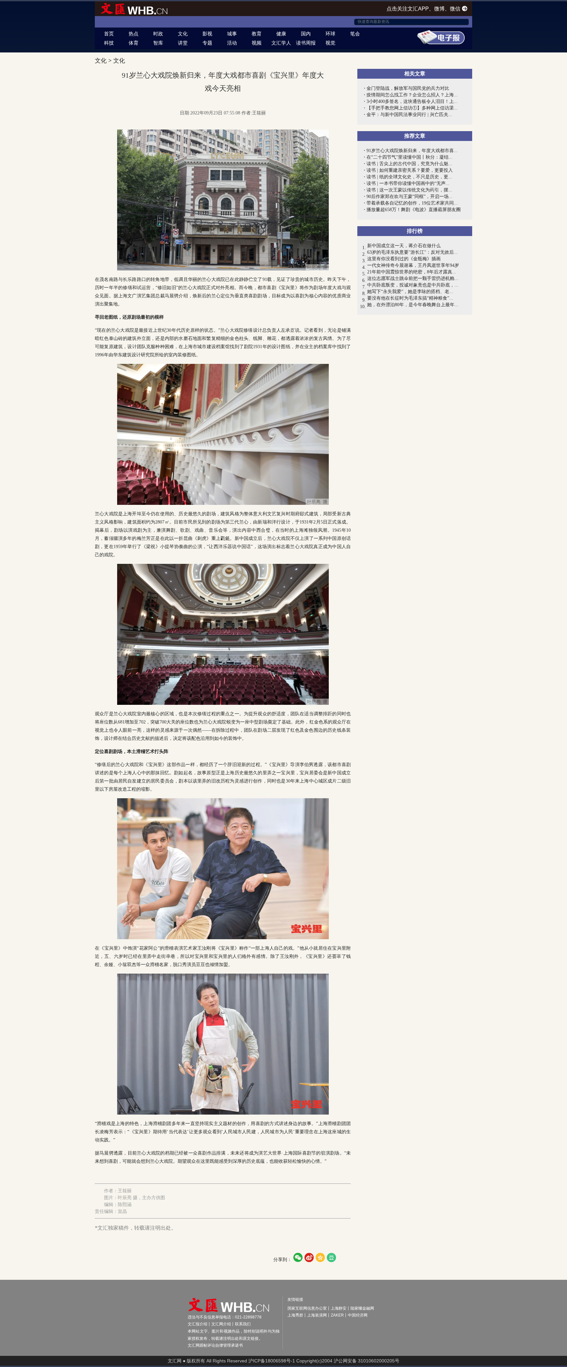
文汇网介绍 (221, 1324)
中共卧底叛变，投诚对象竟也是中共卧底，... (412, 285)
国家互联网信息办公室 (307, 1308)
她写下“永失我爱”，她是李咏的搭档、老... (410, 291)
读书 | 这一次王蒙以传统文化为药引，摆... (409, 190)
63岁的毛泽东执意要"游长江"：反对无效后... (412, 252)
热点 (133, 33)
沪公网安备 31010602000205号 (366, 1360)
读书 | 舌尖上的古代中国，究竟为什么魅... (409, 163)
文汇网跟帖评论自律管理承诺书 (215, 1345)
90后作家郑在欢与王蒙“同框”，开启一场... (409, 196)
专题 (207, 43)
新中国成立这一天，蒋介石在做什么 (404, 245)
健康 (281, 33)
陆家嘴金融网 (362, 1308)
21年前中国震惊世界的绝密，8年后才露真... (411, 271)
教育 (257, 33)
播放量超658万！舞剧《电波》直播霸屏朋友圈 (414, 209)
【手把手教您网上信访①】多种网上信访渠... (412, 108)
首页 (109, 33)
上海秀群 (295, 1315)
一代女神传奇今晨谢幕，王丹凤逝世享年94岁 (413, 265)
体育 (133, 43)
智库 (158, 43)
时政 (158, 33)
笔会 (355, 33)
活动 (232, 43)
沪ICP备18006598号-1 (271, 1360)
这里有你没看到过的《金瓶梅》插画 (404, 258)
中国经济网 (358, 1315)
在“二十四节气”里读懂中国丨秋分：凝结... (409, 157)
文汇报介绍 (197, 1324)
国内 (306, 33)
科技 (109, 43)
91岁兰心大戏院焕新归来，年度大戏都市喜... (412, 150)
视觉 (330, 43)
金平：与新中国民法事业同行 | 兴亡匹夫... (409, 114)
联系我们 (243, 1324)
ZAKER (337, 1315)
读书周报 (306, 43)
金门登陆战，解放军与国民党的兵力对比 (408, 88)
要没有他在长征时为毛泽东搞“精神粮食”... (410, 298)
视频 (257, 43)
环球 (330, 33)
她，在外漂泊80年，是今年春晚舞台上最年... (412, 304)
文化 (183, 33)
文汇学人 (281, 43)
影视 (207, 33)
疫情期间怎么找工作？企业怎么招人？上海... (412, 94)
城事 (232, 33)
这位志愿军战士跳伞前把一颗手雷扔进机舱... (412, 278)
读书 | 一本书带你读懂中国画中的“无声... (408, 183)
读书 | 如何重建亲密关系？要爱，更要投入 (410, 170)
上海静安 (338, 1308)
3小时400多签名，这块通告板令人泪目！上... (412, 101)
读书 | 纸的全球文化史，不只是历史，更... (409, 176)
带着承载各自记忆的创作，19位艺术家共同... (412, 203)
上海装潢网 (317, 1315)
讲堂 (183, 43)
